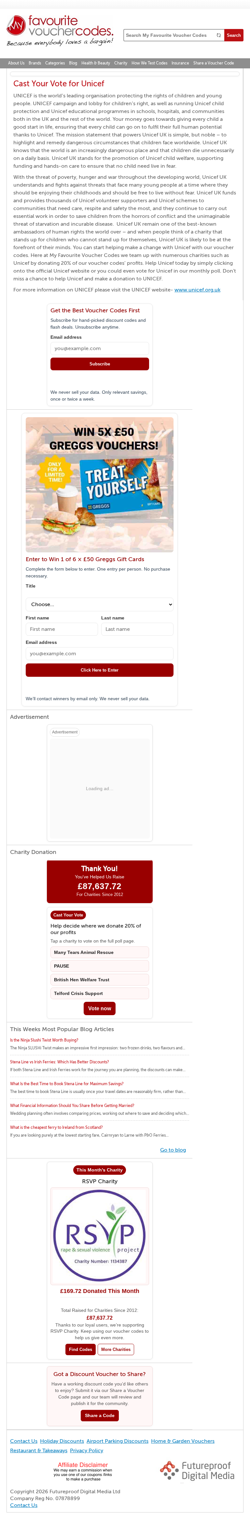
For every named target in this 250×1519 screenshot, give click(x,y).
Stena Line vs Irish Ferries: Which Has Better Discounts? (59, 1062)
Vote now (99, 1008)
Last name (112, 618)
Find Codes (80, 1349)
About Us (16, 63)
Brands (35, 63)
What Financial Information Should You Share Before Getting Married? (72, 1105)
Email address (66, 337)
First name (37, 618)
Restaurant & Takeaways (38, 1451)
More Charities (116, 1349)
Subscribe (100, 364)
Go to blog (173, 1150)
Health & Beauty (95, 63)
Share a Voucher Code (213, 63)
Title (30, 586)
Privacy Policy (86, 1451)
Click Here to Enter (99, 670)
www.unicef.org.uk (197, 290)
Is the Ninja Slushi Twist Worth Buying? (44, 1040)
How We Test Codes (149, 63)
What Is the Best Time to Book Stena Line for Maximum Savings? (67, 1084)
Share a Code (100, 1415)
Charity (120, 63)
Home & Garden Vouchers (183, 1441)
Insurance (180, 63)
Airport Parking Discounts (117, 1441)
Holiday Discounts (62, 1441)
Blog (73, 63)
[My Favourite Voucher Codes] (60, 32)
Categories (55, 63)
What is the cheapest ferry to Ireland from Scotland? (56, 1127)
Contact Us (23, 1441)
